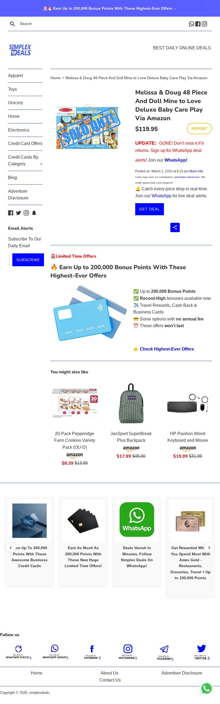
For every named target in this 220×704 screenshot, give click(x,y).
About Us (109, 673)
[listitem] (29, 541)
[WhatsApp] (192, 23)
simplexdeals (39, 693)
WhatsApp (161, 196)
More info (196, 171)
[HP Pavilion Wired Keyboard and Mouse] (187, 403)
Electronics (18, 130)
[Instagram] (205, 23)
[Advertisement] (110, 42)
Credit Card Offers (25, 143)
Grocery (15, 102)
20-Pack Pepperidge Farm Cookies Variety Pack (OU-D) (74, 440)
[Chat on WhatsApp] (207, 689)
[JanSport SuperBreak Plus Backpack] (131, 403)
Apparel (15, 75)
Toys (12, 89)
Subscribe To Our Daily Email (24, 242)
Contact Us (110, 680)
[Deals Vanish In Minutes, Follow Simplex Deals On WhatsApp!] (136, 520)
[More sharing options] (175, 227)
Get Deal (149, 209)
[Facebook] (198, 23)
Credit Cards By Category (25, 160)
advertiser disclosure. (187, 177)
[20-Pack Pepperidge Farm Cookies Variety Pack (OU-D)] (74, 403)
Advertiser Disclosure (18, 194)
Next (209, 547)
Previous (10, 547)
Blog (12, 177)
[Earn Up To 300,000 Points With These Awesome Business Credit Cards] (29, 520)
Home (14, 116)
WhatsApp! (175, 160)
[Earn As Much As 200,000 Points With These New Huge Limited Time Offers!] (83, 520)
